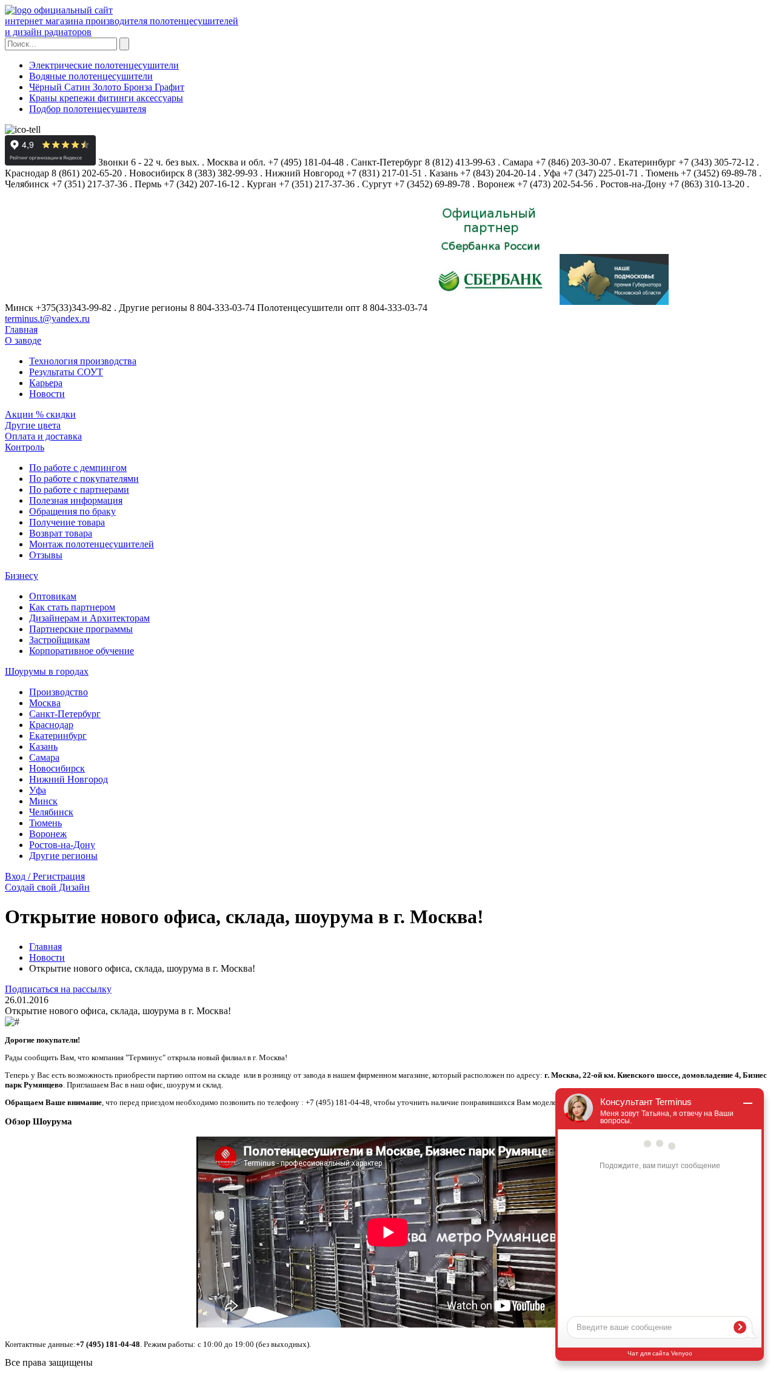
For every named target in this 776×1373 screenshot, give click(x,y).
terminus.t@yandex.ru (47, 318)
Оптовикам (52, 596)
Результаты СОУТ (66, 372)
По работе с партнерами (79, 489)
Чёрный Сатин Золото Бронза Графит (106, 87)
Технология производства (82, 361)
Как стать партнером (72, 607)
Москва (45, 703)
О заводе (23, 340)
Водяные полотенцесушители (91, 76)
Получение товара (67, 522)
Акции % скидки (40, 414)
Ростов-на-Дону (62, 845)
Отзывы (45, 555)
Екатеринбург (58, 735)
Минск (43, 801)
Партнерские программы (81, 629)
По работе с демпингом (78, 468)
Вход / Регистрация (45, 876)
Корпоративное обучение (81, 651)
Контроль (24, 447)
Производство (58, 692)
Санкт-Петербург (65, 714)
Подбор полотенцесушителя (87, 109)
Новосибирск (57, 768)
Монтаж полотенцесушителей (91, 544)
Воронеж (48, 834)
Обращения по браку (72, 511)
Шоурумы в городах (47, 671)
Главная (21, 329)
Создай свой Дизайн (47, 887)
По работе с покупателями (84, 478)
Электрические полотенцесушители (104, 65)
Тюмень (45, 823)
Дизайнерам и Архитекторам (89, 618)
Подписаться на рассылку (58, 989)
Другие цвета (33, 425)
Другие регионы (63, 855)
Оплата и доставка (43, 436)
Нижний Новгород (68, 779)
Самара (44, 757)
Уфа (37, 790)
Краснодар (51, 725)
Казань (43, 746)
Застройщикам (59, 640)
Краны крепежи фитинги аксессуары (106, 98)
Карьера (45, 383)
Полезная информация (75, 500)
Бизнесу (21, 575)
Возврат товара (60, 533)
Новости (47, 394)
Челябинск (51, 812)
